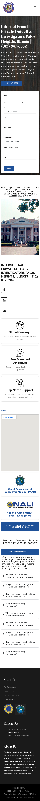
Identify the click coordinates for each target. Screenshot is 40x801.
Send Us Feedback (11, 695)
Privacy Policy (9, 699)
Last (22, 103)
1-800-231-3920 (20, 729)
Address (7, 128)
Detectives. (23, 794)
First (5, 103)
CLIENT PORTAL (18, 788)
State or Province (11, 148)
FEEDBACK (11, 791)
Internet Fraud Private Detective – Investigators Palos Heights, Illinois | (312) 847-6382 (18, 36)
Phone (7, 108)
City (6, 157)
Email (6, 118)
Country (8, 138)
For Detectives (10, 687)
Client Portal (9, 691)
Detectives (29, 797)
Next (9, 168)
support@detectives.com (18, 735)
